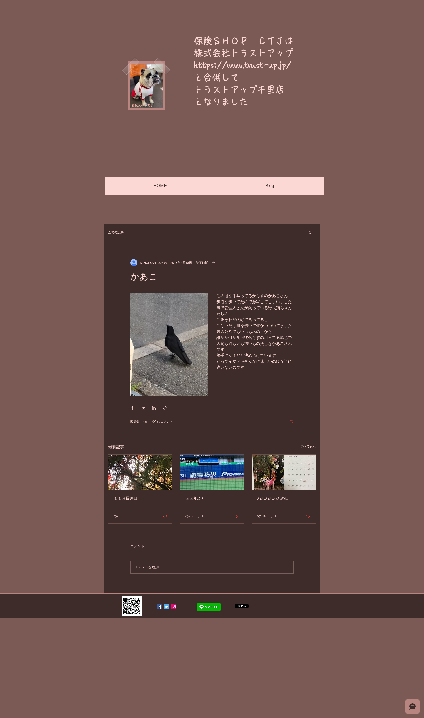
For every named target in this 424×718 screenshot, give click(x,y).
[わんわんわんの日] (284, 472)
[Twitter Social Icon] (166, 606)
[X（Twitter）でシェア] (143, 408)
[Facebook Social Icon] (159, 606)
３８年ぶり (195, 498)
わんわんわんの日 (273, 498)
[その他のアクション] (291, 262)
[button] (310, 232)
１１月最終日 (126, 498)
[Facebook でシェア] (132, 408)
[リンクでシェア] (165, 408)
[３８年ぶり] (212, 472)
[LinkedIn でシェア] (154, 408)
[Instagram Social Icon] (173, 606)
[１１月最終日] (140, 472)
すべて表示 (308, 446)
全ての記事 (116, 232)
